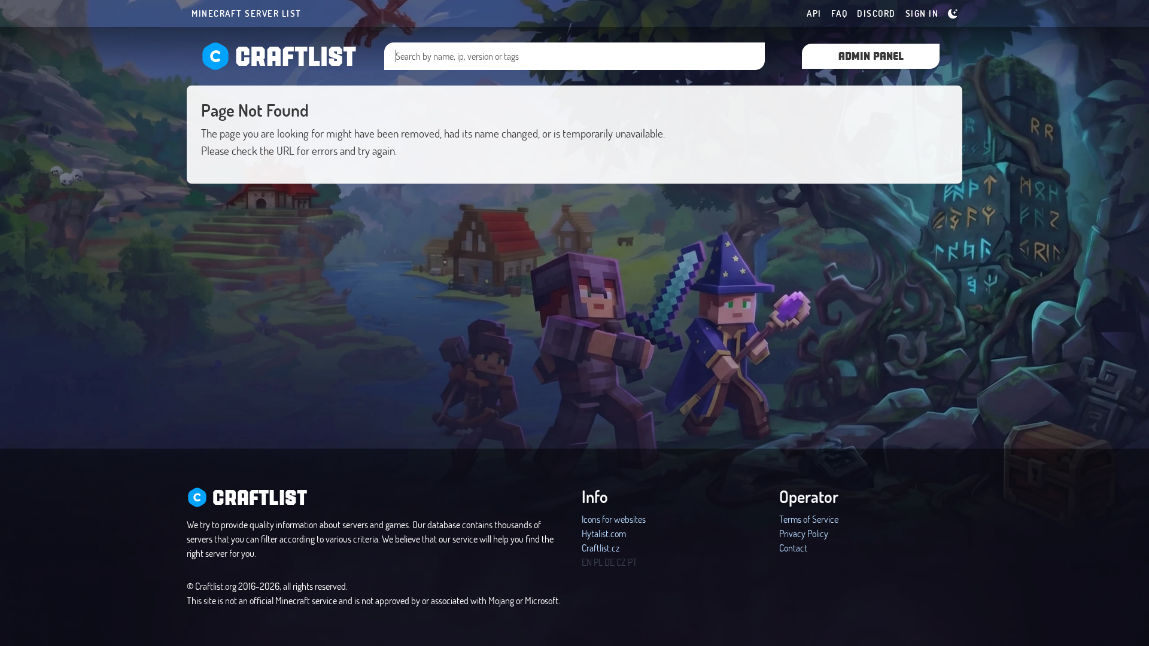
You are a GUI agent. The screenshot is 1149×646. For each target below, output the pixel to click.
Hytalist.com (604, 533)
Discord (876, 13)
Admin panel (871, 55)
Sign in (922, 13)
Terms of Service (808, 519)
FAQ (839, 13)
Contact (793, 547)
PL (598, 562)
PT (632, 562)
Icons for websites (614, 519)
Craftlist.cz (600, 547)
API (814, 13)
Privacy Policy (803, 533)
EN (587, 562)
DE (609, 562)
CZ (621, 562)
